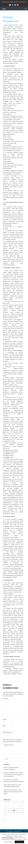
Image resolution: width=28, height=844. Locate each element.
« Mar (5, 819)
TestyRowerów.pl (17, 831)
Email (4, 725)
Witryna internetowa (7, 732)
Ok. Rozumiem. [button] (19, 842)
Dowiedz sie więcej (7, 838)
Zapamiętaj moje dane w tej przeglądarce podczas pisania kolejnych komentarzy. (12, 740)
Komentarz (5, 698)
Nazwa (5, 719)
